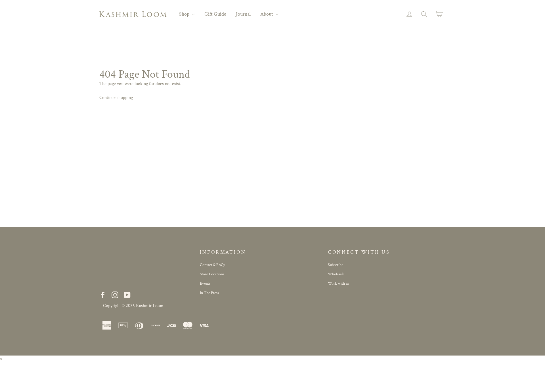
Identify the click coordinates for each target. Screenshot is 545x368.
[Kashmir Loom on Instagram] (115, 294)
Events (205, 283)
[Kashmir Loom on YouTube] (127, 294)
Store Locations (212, 274)
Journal (243, 14)
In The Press (209, 292)
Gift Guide (215, 14)
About (267, 14)
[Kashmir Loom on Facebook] (102, 294)
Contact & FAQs (212, 264)
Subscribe (335, 264)
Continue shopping (116, 98)
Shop (184, 14)
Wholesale (336, 274)
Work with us (338, 283)
